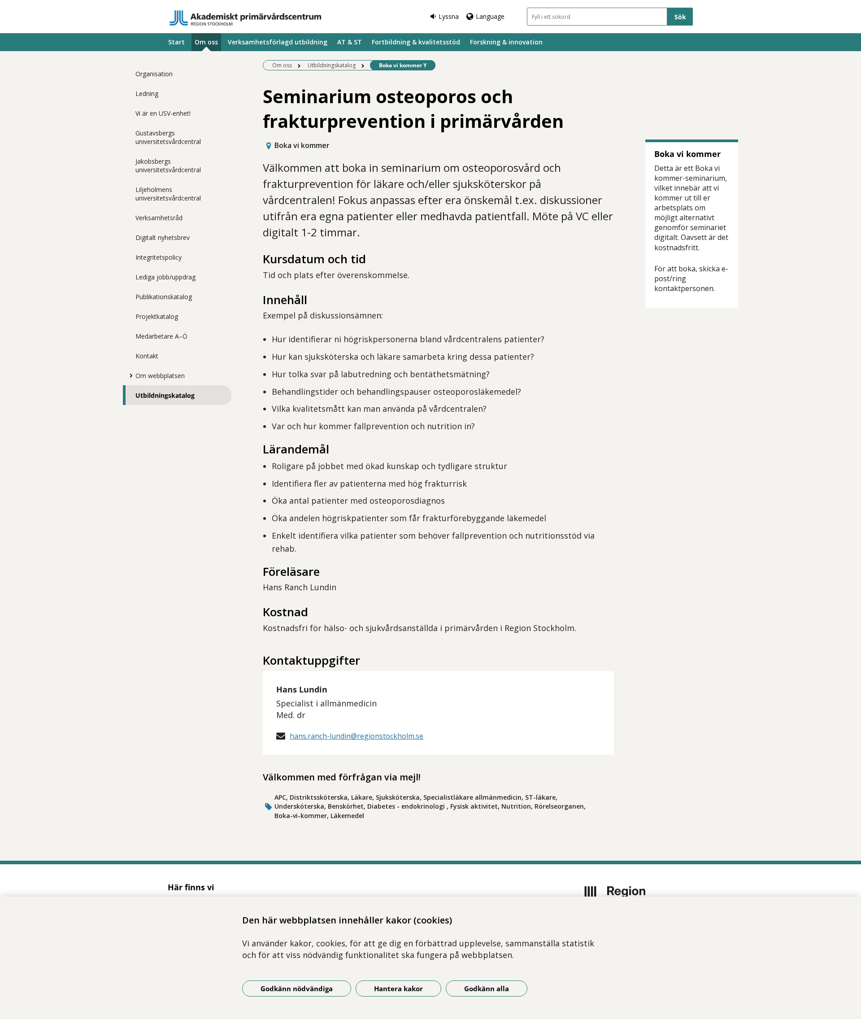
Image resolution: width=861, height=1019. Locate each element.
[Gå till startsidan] (245, 18)
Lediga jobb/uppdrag (165, 277)
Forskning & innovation (506, 42)
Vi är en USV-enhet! (163, 113)
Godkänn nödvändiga (297, 988)
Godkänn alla (486, 988)
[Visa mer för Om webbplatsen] (129, 375)
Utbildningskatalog (165, 395)
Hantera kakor (398, 988)
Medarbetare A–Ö (161, 336)
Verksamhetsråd (159, 217)
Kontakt (146, 356)
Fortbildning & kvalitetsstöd (416, 42)
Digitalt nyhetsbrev (162, 237)
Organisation (154, 74)
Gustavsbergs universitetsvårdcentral (168, 137)
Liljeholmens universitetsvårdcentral (168, 193)
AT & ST (349, 42)
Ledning (146, 93)
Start (176, 42)
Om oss (206, 42)
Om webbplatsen (160, 375)
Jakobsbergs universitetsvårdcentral (168, 165)
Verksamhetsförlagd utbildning (277, 42)
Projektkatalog (156, 316)
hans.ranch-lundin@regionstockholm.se (356, 736)
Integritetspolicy (158, 257)
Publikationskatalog (163, 296)
